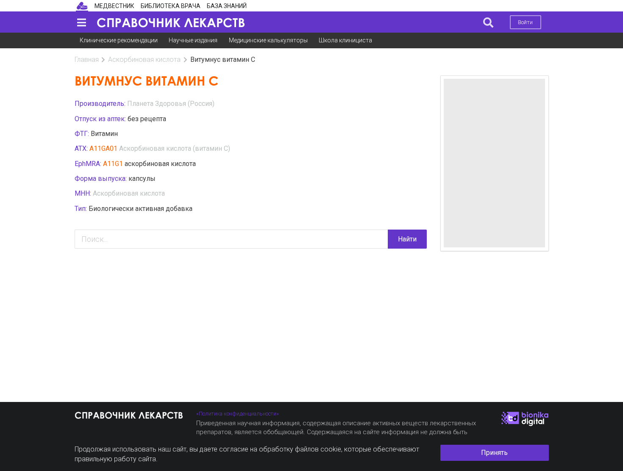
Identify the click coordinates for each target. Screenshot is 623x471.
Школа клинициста (345, 40)
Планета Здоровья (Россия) (170, 104)
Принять (494, 453)
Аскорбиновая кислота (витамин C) (174, 148)
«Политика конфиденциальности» (237, 413)
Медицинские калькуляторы (268, 40)
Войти (525, 22)
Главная (87, 59)
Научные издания (193, 40)
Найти (407, 239)
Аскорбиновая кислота (144, 59)
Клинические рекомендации (119, 40)
